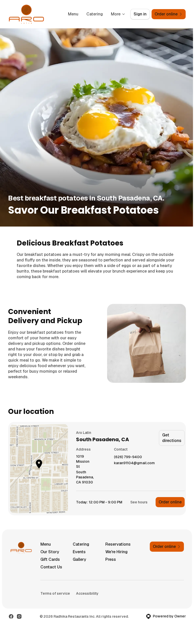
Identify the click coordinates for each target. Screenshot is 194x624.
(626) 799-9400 (128, 457)
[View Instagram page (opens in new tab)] (19, 616)
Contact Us (51, 567)
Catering (94, 14)
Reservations (118, 544)
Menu (73, 14)
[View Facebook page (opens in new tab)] (11, 616)
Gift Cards (50, 559)
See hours (139, 502)
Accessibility (87, 593)
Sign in (140, 14)
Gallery (79, 559)
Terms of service (55, 593)
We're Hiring (116, 551)
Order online (170, 502)
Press (110, 559)
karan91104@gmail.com (134, 463)
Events (79, 551)
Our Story (49, 551)
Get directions (171, 437)
